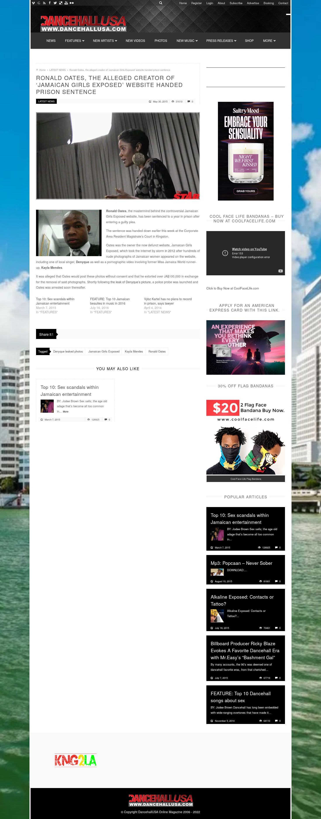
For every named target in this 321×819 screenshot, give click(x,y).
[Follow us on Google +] (38, 3)
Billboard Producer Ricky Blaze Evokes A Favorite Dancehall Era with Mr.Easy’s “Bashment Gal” (245, 650)
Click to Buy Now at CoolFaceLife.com (232, 288)
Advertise (253, 3)
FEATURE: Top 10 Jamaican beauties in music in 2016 (110, 301)
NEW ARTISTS (103, 40)
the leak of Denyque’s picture (130, 282)
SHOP (249, 40)
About (221, 3)
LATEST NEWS (57, 70)
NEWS (51, 40)
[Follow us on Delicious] (60, 3)
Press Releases (219, 40)
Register (196, 3)
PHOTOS (161, 40)
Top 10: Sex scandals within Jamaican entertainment (55, 301)
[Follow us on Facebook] (49, 3)
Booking (269, 3)
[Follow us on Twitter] (55, 3)
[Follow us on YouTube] (66, 3)
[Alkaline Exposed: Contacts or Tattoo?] (217, 615)
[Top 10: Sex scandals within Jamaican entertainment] (47, 405)
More (65, 411)
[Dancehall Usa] (83, 23)
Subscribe (236, 3)
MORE (267, 40)
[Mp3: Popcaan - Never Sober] (217, 571)
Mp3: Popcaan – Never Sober (241, 563)
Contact (283, 3)
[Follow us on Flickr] (71, 3)
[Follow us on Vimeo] (33, 3)
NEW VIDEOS (135, 40)
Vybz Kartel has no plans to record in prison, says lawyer (168, 301)
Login (209, 3)
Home (183, 3)
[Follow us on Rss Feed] (44, 3)
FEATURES (73, 40)
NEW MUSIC (185, 40)
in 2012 (170, 251)
